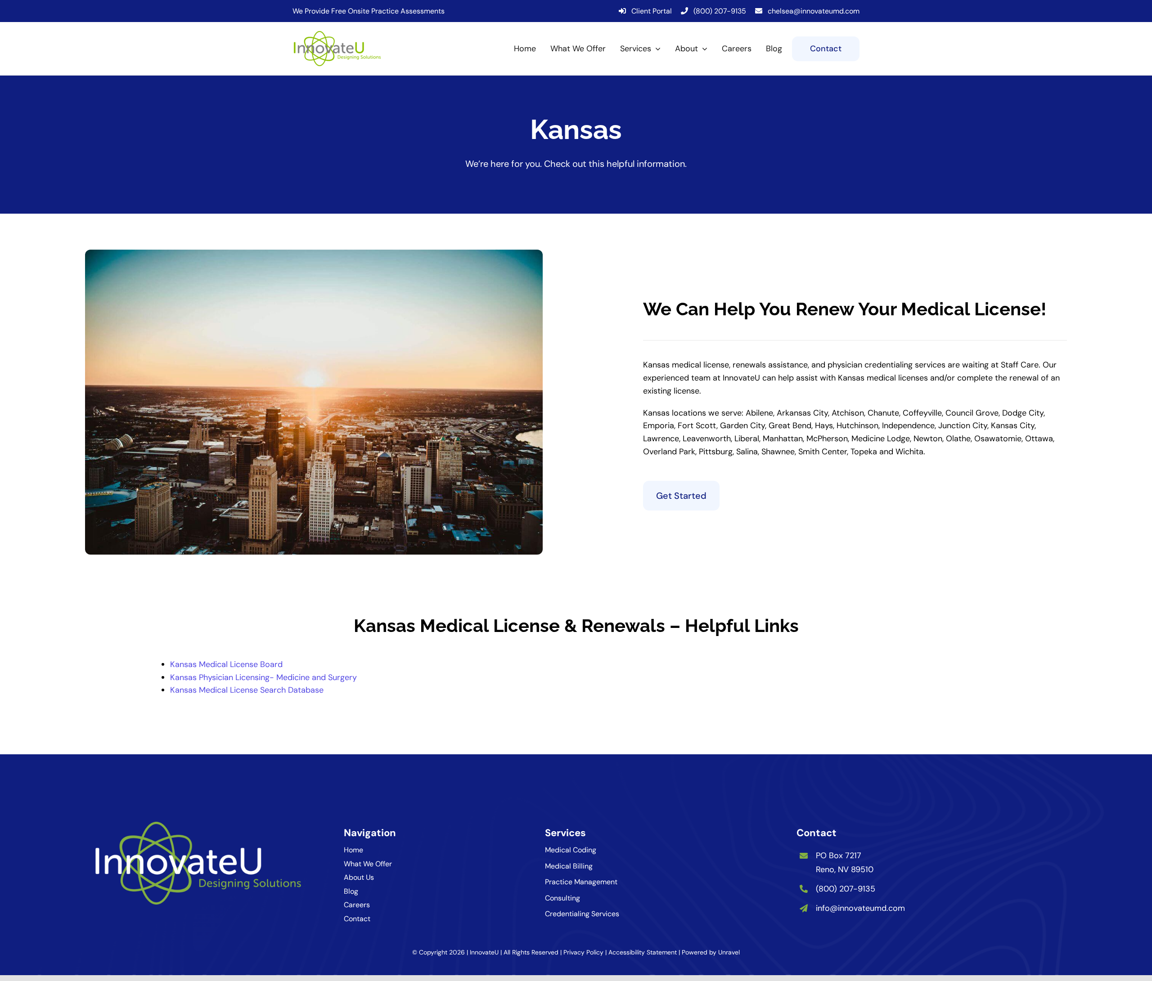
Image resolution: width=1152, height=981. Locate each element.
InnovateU (484, 952)
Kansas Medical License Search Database (247, 690)
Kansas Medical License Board (226, 664)
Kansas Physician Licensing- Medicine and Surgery (263, 677)
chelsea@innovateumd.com (814, 11)
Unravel (729, 952)
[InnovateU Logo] (337, 35)
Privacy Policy (583, 952)
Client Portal (651, 11)
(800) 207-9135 (719, 11)
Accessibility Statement (642, 952)
